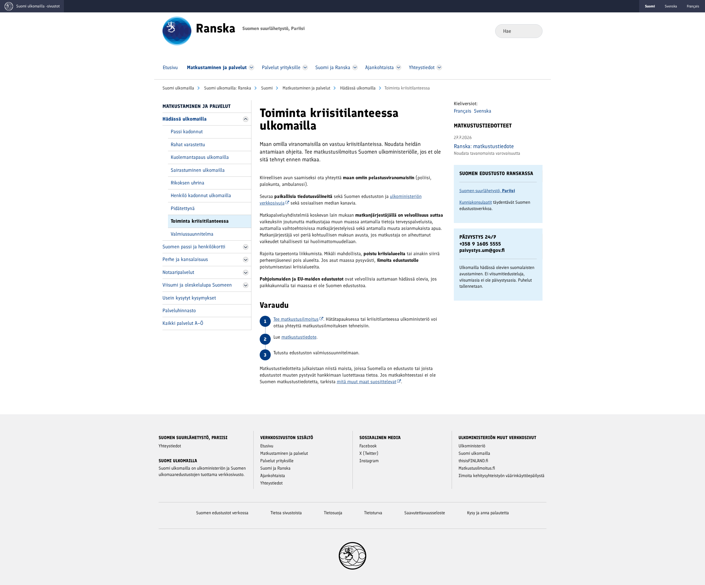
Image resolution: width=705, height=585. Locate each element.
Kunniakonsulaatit (475, 202)
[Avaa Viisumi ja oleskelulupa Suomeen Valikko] (245, 285)
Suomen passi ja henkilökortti (193, 247)
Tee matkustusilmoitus (296, 319)
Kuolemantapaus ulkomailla (200, 157)
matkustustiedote (298, 337)
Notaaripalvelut (178, 272)
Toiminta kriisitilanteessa (200, 221)
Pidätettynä (183, 208)
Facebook (368, 445)
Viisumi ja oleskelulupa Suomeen (197, 285)
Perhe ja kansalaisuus (185, 259)
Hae (533, 31)
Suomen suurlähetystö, (487, 190)
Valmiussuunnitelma (192, 234)
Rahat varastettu (188, 145)
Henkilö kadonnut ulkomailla (201, 195)
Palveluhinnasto (179, 311)
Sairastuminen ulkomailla (198, 170)
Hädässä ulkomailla (357, 88)
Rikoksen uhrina (187, 183)
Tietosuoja (333, 512)
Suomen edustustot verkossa (222, 512)
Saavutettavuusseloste (424, 512)
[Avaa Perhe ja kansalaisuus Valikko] (245, 259)
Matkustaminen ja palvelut (305, 88)
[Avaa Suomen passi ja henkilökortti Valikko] (245, 246)
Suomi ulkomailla (178, 88)
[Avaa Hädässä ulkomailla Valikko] (245, 119)
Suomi (266, 88)
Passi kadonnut (187, 132)
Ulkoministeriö (472, 445)
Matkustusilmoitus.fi (477, 468)
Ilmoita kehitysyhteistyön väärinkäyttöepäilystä (501, 475)
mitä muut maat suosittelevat (366, 381)
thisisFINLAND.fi (473, 460)
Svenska (671, 6)
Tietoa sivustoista (286, 512)
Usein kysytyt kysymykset (189, 298)
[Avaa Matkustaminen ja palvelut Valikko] (251, 67)
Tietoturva (373, 512)
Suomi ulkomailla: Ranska (227, 88)
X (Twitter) (368, 453)
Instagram (369, 460)
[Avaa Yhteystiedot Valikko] (439, 67)
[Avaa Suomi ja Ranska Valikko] (355, 67)
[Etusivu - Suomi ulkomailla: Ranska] (176, 30)
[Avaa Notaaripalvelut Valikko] (245, 272)
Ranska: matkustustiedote (484, 146)
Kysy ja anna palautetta (488, 512)
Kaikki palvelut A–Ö (182, 323)
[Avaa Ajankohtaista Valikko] (398, 67)
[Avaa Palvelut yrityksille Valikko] (305, 67)
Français (693, 6)
